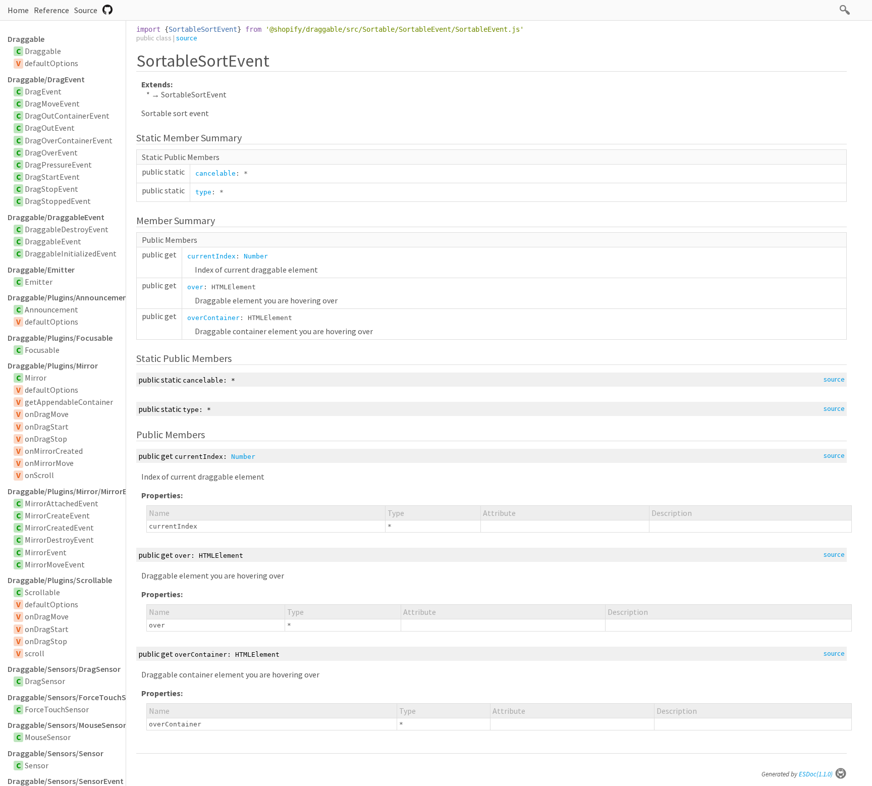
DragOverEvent (51, 152)
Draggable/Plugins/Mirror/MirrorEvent (67, 491)
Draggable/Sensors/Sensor (55, 753)
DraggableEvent (53, 241)
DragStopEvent (51, 189)
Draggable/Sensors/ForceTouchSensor (67, 697)
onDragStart (47, 427)
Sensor (36, 765)
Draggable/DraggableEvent (56, 217)
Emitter (38, 282)
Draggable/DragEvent (46, 79)
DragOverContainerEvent (69, 140)
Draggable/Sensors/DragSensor (64, 669)
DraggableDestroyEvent (66, 229)
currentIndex (211, 256)
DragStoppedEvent (58, 201)
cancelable (215, 173)
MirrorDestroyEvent (59, 540)
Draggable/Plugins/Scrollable (60, 580)
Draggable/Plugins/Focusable (60, 338)
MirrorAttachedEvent (61, 503)
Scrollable (42, 592)
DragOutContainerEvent (67, 116)
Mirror (35, 378)
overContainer (213, 318)
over (195, 287)
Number (256, 256)
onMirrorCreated (54, 451)
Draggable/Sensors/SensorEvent (66, 781)
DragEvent (43, 91)
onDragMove (47, 414)
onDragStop (46, 439)
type (203, 192)
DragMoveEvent (52, 103)
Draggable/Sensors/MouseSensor (67, 725)
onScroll (39, 475)
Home (18, 10)
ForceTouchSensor (57, 709)
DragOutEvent (50, 128)
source (186, 37)
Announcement (51, 309)
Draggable (26, 39)
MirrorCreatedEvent (59, 527)
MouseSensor (48, 737)
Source (85, 10)
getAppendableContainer (69, 402)
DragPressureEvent (58, 165)
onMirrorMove (49, 463)
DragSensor (45, 681)
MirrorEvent (46, 552)
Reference (51, 10)
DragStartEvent (52, 177)
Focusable (42, 350)
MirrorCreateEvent (57, 515)
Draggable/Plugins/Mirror (53, 365)
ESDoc (816, 774)
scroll (34, 653)
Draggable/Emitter (41, 270)
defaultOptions (51, 63)
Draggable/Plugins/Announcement (67, 297)
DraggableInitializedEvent (71, 253)
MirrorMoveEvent (55, 564)
